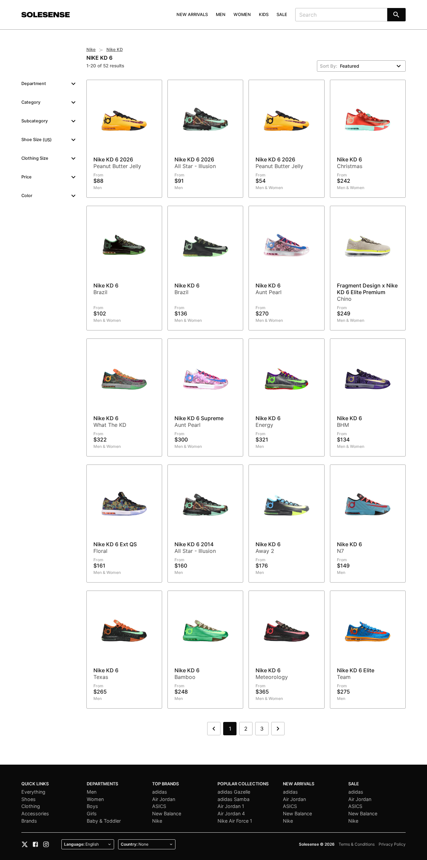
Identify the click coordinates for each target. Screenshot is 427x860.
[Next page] (278, 728)
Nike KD (114, 49)
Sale (282, 14)
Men (221, 14)
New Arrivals (192, 14)
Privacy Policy (392, 844)
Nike (91, 49)
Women (242, 14)
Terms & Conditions (357, 844)
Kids (264, 14)
